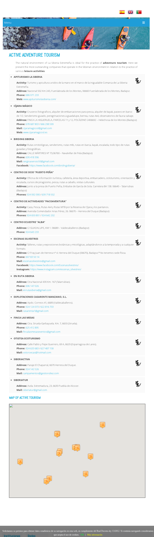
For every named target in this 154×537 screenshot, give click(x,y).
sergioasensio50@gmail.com (38, 161)
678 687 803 (32, 124)
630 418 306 (32, 157)
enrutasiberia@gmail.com (37, 290)
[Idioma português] (139, 12)
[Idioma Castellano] (122, 12)
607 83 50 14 (32, 257)
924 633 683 (32, 348)
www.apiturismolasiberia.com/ (39, 99)
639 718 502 (48, 194)
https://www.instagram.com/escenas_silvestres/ (55, 269)
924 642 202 (48, 215)
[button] (102, 425)
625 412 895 (32, 327)
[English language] (131, 12)
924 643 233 (32, 232)
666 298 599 (47, 124)
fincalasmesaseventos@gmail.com (41, 331)
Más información (94, 534)
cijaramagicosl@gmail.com (37, 128)
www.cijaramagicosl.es (35, 132)
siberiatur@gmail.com (35, 390)
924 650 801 (33, 215)
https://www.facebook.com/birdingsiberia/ (52, 165)
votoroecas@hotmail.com (37, 352)
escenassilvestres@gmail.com (39, 261)
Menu (7, 22)
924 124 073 (32, 306)
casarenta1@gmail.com (35, 311)
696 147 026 (32, 286)
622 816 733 (47, 306)
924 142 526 (32, 369)
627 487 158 (47, 348)
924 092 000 (33, 194)
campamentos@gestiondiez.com (41, 373)
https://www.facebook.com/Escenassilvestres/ (54, 265)
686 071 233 (32, 95)
